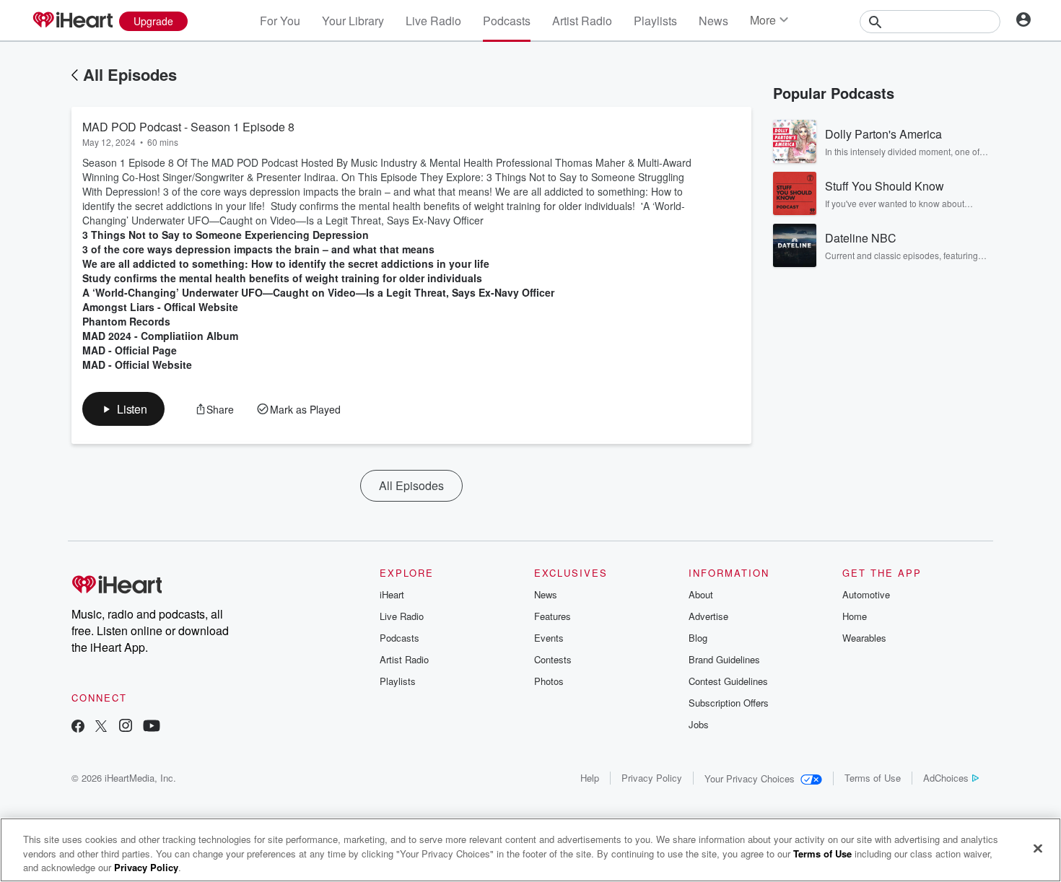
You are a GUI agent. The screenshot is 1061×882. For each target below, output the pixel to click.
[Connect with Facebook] (77, 727)
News (713, 20)
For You (280, 20)
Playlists (655, 20)
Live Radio (433, 20)
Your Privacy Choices (749, 778)
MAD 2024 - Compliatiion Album (160, 335)
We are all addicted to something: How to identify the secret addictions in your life (285, 263)
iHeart (392, 594)
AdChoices (946, 778)
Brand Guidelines (724, 659)
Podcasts (506, 20)
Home (854, 616)
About (701, 594)
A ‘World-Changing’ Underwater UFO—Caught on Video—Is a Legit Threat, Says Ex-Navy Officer (318, 292)
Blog (698, 638)
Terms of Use (872, 778)
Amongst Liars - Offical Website (160, 307)
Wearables (864, 638)
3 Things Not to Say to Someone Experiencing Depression (225, 234)
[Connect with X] (101, 727)
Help (589, 778)
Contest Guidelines (728, 681)
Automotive (866, 594)
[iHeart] (72, 20)
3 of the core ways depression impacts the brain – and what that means (258, 249)
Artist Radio (582, 20)
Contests (553, 659)
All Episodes (130, 74)
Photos (549, 681)
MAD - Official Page (129, 350)
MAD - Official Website (137, 364)
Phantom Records (126, 321)
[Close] (1038, 848)
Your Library (353, 20)
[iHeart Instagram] (125, 727)
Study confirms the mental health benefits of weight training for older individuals (282, 278)
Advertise (708, 616)
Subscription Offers (729, 702)
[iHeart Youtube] (151, 727)
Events (549, 638)
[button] (123, 409)
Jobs (699, 724)
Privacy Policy (651, 778)
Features (552, 616)
